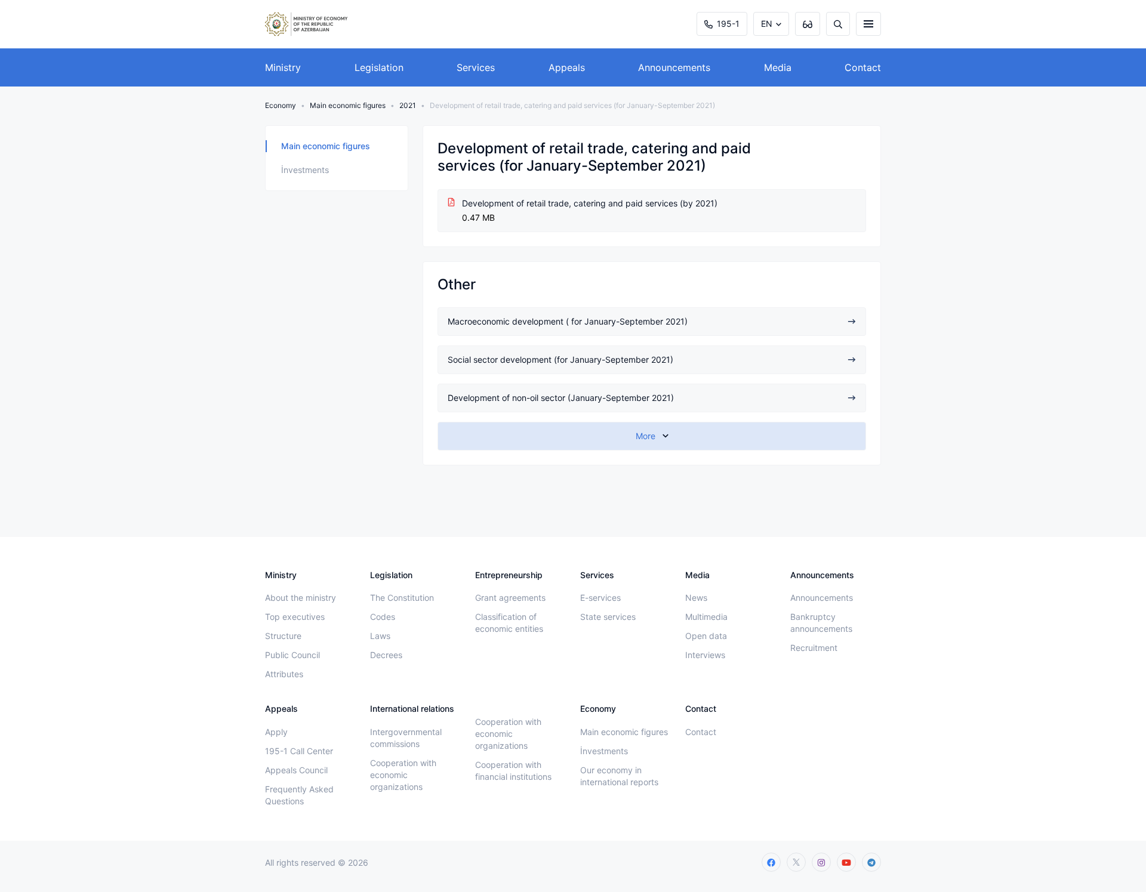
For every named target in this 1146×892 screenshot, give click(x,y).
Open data (706, 636)
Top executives (295, 617)
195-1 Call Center (299, 751)
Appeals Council (296, 770)
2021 (407, 105)
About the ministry (300, 597)
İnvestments (305, 170)
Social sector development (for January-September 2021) (560, 359)
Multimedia (706, 617)
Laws (380, 636)
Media (777, 67)
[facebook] (771, 862)
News (696, 597)
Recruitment (813, 648)
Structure (283, 636)
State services (608, 617)
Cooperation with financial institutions (513, 771)
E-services (600, 597)
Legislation (379, 67)
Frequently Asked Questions (299, 795)
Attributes (284, 674)
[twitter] (796, 862)
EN (766, 23)
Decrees (386, 655)
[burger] (868, 24)
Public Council (292, 655)
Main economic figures (348, 105)
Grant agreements (510, 597)
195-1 (728, 23)
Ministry (283, 67)
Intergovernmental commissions (406, 738)
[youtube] (846, 862)
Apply (276, 732)
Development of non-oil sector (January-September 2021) (561, 398)
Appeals (567, 67)
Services (476, 67)
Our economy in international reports (619, 776)
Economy (280, 105)
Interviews (705, 655)
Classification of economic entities (509, 623)
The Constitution (402, 597)
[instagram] (821, 862)
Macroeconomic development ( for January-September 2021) (568, 321)
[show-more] (652, 436)
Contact (863, 67)
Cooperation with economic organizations (403, 775)
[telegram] (871, 862)
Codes (382, 617)
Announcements (674, 67)
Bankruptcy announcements (821, 623)
